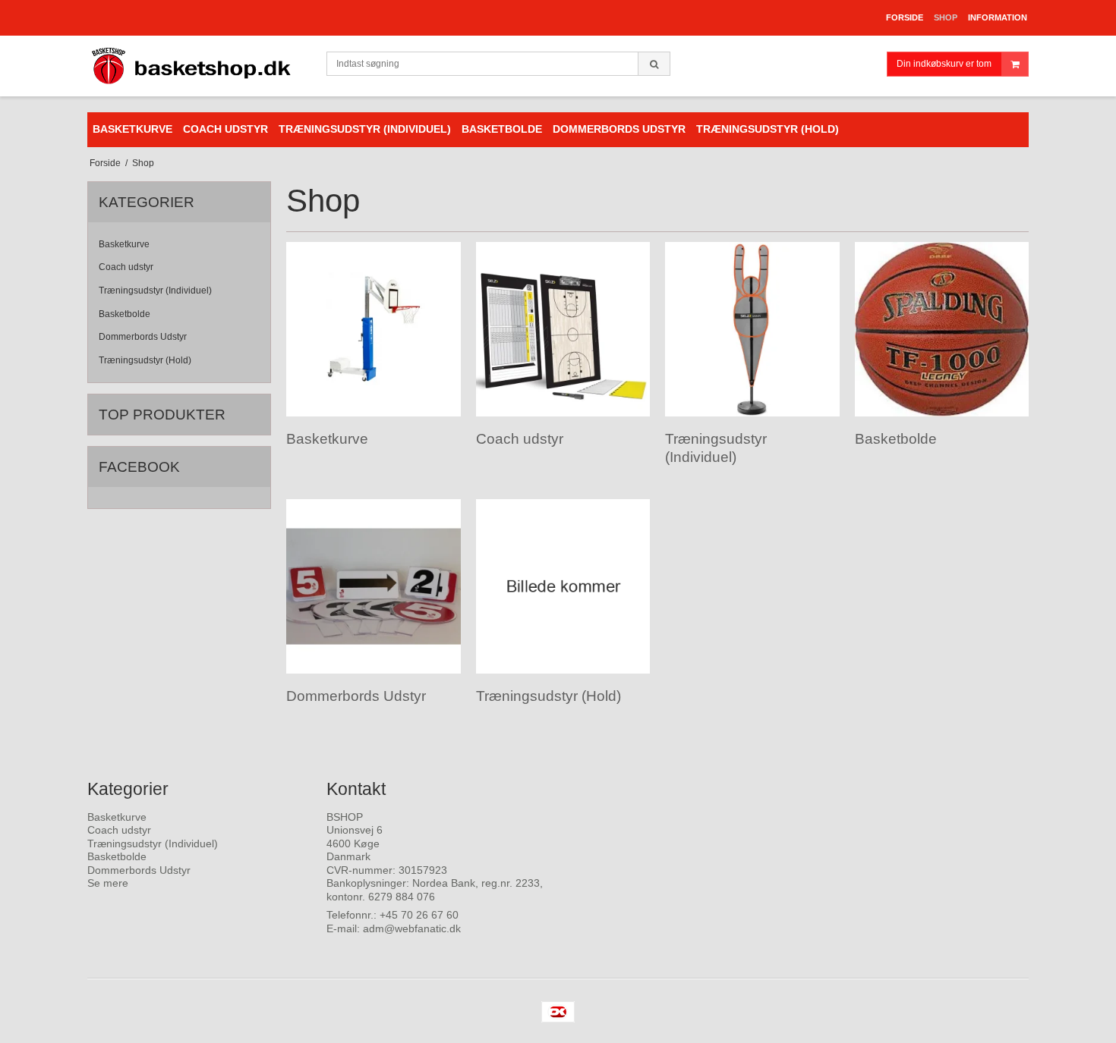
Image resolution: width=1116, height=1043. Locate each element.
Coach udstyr (126, 267)
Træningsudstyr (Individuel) (155, 290)
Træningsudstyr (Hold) (145, 360)
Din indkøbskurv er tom (944, 63)
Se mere (107, 883)
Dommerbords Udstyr (143, 336)
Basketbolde (124, 314)
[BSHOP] (199, 66)
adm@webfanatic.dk (412, 928)
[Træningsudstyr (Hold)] (563, 586)
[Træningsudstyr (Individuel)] (752, 329)
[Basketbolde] (942, 329)
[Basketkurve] (373, 329)
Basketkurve (124, 244)
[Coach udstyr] (563, 329)
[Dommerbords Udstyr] (373, 586)
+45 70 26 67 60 (419, 915)
